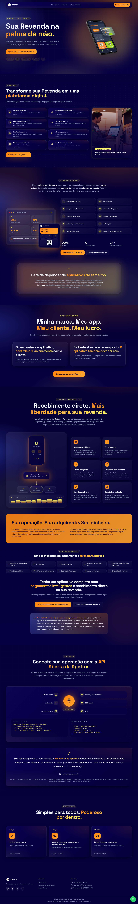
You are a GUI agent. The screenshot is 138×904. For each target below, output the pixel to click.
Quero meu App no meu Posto (20, 52)
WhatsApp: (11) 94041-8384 (82, 885)
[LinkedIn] (17, 889)
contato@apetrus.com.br (70, 774)
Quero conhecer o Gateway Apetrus (54, 604)
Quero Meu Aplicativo (71, 252)
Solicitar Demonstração (97, 252)
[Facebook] (12, 889)
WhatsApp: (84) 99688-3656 (83, 888)
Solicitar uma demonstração (87, 604)
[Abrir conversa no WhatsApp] (133, 899)
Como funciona (76, 5)
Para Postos (55, 5)
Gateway (65, 5)
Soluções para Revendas (46, 885)
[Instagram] (8, 889)
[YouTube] (22, 889)
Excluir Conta (42, 888)
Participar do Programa (17, 155)
